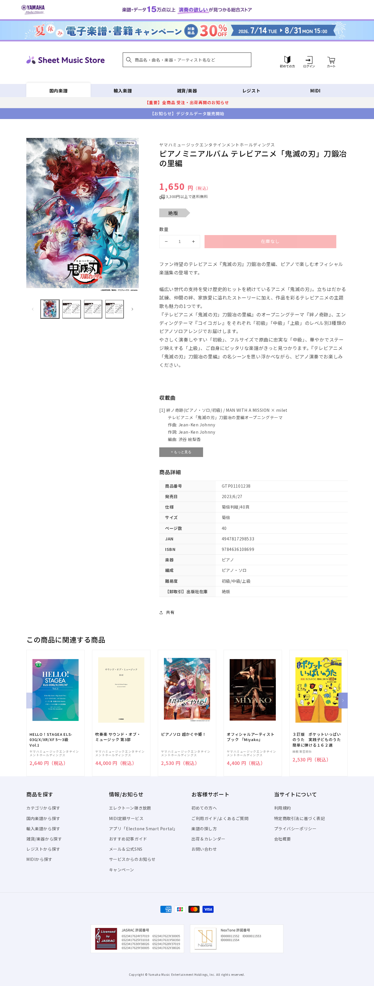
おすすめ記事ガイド (128, 839)
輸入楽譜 (123, 90)
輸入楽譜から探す (43, 828)
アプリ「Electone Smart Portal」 (143, 828)
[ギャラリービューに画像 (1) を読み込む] (50, 309)
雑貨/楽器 (187, 90)
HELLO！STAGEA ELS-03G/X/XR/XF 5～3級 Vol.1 (51, 739)
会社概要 (282, 839)
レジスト (251, 90)
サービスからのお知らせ (132, 859)
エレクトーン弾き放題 (130, 808)
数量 (164, 229)
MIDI (315, 90)
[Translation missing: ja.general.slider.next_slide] (132, 309)
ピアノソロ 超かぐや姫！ (183, 734)
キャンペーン (121, 870)
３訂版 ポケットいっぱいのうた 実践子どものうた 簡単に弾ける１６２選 (318, 739)
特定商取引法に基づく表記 (299, 818)
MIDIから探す (39, 859)
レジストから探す (43, 849)
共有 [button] (170, 612)
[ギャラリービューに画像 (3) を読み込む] (93, 309)
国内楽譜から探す (43, 818)
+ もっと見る (181, 452)
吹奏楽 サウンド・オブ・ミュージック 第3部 (118, 737)
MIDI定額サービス (126, 818)
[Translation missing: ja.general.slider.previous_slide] (32, 309)
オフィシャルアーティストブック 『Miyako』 (250, 737)
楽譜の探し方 (204, 828)
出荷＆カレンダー (208, 839)
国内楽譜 (58, 90)
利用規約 (282, 808)
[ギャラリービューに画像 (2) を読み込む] (71, 309)
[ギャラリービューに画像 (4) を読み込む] (114, 309)
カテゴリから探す (43, 808)
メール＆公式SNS (126, 849)
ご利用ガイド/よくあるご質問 (219, 818)
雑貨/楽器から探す (44, 839)
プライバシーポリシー (295, 828)
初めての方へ (204, 808)
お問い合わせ (204, 849)
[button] (187, 59)
